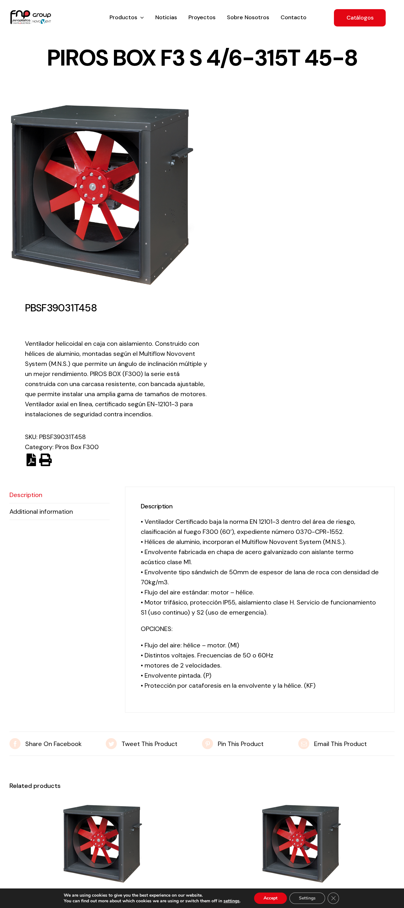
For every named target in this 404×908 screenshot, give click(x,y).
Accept (270, 898)
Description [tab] (25, 495)
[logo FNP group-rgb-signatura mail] (30, 13)
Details (102, 845)
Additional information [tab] (41, 511)
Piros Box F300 (77, 447)
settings (231, 901)
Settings (307, 898)
